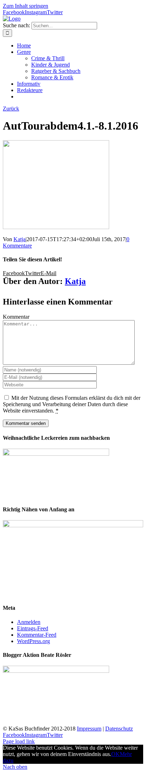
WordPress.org (33, 641)
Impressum (89, 729)
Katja (19, 239)
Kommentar (16, 317)
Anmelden (28, 622)
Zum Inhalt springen (25, 6)
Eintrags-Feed (32, 628)
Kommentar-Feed (36, 635)
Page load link (19, 741)
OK (115, 754)
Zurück (11, 109)
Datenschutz (119, 729)
